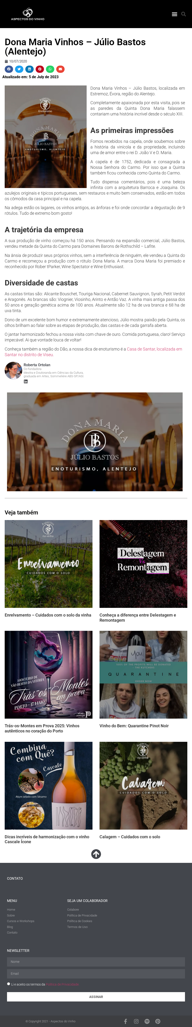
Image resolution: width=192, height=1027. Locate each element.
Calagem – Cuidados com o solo (130, 836)
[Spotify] (147, 1021)
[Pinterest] (157, 1021)
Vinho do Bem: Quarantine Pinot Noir (134, 725)
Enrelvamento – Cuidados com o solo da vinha (48, 615)
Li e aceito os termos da (45, 984)
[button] (174, 14)
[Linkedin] (26, 381)
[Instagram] (136, 1021)
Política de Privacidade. (62, 984)
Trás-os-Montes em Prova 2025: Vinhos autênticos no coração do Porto (42, 728)
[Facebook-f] (125, 1021)
